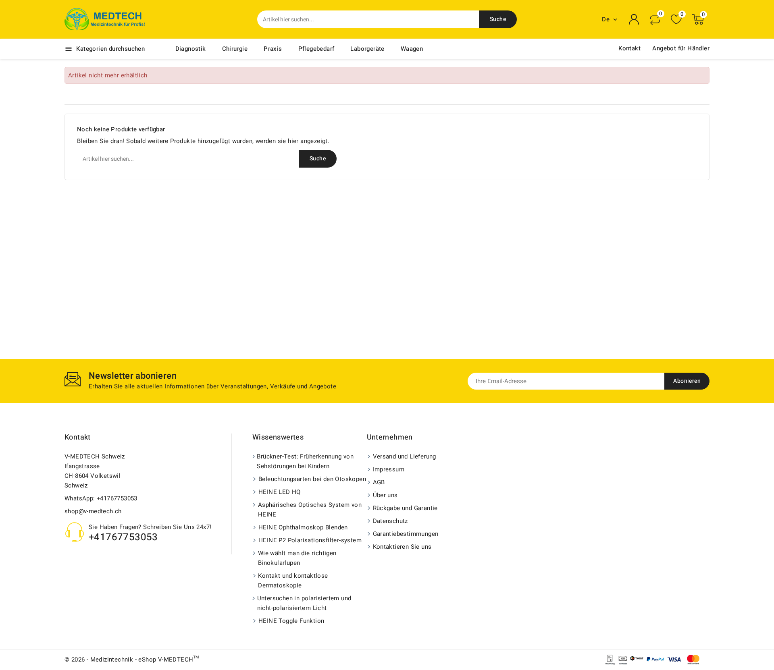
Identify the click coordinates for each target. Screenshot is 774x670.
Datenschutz (390, 521)
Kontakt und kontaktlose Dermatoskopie (293, 580)
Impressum (389, 469)
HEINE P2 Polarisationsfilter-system (310, 540)
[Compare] (655, 19)
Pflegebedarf (316, 48)
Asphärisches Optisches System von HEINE (310, 509)
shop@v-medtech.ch (93, 511)
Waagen (412, 48)
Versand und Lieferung (404, 456)
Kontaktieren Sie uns (402, 546)
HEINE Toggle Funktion (291, 620)
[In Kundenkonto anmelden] (634, 19)
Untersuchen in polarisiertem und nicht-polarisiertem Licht (304, 603)
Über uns (385, 495)
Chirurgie (235, 48)
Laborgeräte (367, 48)
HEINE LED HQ (279, 491)
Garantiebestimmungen (406, 533)
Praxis (273, 48)
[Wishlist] (676, 19)
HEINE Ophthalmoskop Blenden (303, 527)
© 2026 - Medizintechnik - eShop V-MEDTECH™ (131, 659)
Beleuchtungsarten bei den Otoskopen (312, 479)
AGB (379, 482)
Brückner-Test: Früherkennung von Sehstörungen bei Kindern (305, 461)
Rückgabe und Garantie (405, 508)
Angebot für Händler (681, 48)
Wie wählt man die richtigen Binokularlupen (297, 558)
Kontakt (629, 48)
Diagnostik (190, 48)
